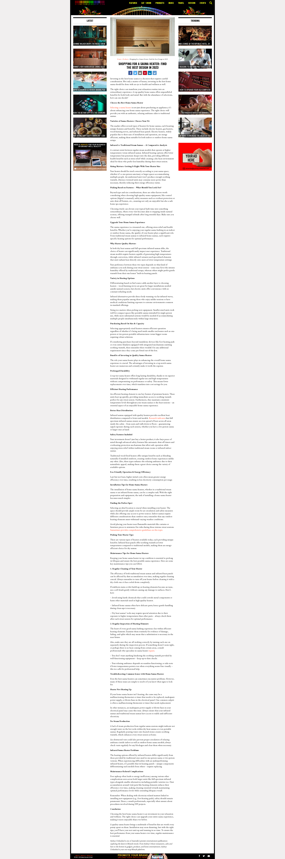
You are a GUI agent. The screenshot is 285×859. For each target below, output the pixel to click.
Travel (181, 3)
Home (119, 59)
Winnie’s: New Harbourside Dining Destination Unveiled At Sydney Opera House (105, 66)
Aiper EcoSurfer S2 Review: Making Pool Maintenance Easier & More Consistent (106, 89)
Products (160, 3)
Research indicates (156, 418)
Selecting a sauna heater (120, 107)
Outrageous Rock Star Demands (195, 112)
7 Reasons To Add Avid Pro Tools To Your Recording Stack (202, 66)
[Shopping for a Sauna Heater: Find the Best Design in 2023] (130, 73)
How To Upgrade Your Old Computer (195, 89)
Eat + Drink (146, 3)
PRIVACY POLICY (90, 855)
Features (133, 3)
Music (171, 3)
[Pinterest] (145, 73)
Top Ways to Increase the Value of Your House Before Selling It (205, 135)
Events (203, 3)
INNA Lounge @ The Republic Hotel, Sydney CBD (197, 43)
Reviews (191, 3)
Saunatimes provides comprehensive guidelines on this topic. (136, 530)
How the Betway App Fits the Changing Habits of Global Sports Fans (102, 112)
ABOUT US (77, 855)
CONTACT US (83, 855)
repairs (152, 650)
